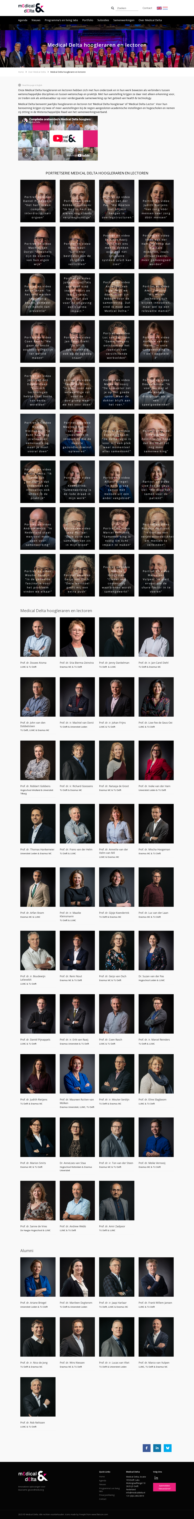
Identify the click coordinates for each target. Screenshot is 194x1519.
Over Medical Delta (150, 20)
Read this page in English (32, 85)
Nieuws (36, 20)
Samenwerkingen (123, 20)
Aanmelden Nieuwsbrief (164, 1487)
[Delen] (147, 1448)
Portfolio (87, 20)
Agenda (22, 20)
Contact (147, 8)
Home (21, 72)
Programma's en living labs (61, 20)
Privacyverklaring (106, 1495)
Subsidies (103, 20)
